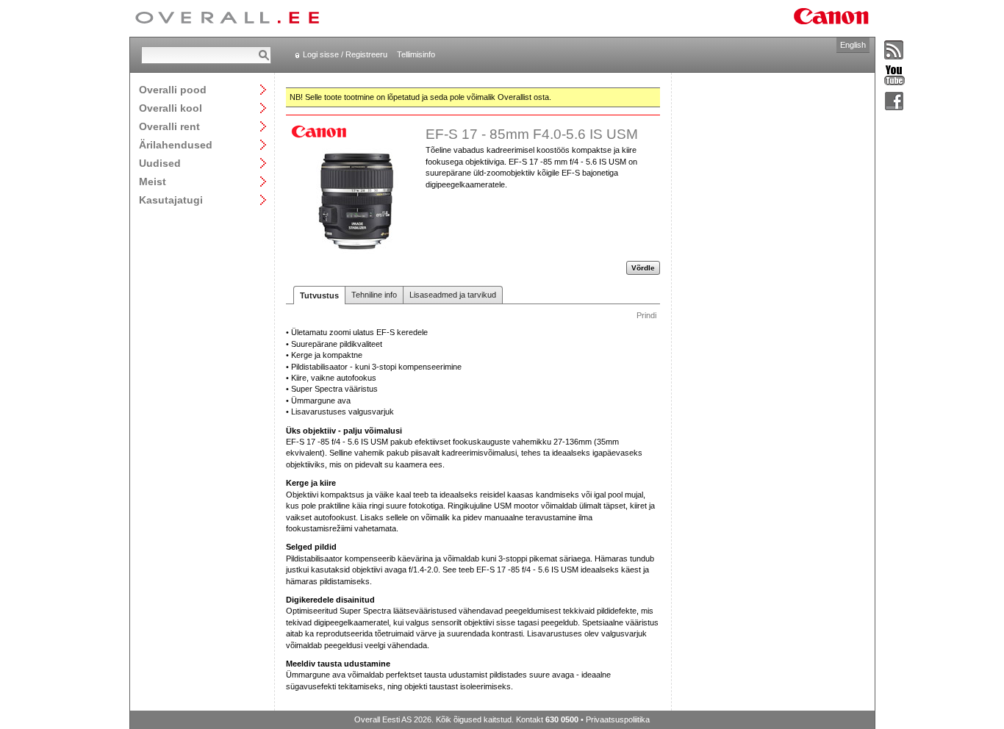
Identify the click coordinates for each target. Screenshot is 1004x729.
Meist (152, 181)
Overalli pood (173, 89)
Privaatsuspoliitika (618, 719)
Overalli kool (170, 107)
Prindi (646, 315)
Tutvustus (319, 295)
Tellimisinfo (416, 54)
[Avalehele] (227, 18)
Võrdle (643, 268)
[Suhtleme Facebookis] (894, 101)
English (853, 44)
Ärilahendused (175, 144)
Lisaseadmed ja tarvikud (452, 294)
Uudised (160, 162)
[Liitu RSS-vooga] (894, 50)
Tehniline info (374, 294)
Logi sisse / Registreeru (345, 54)
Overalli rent (169, 126)
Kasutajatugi (171, 199)
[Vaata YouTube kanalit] (894, 76)
